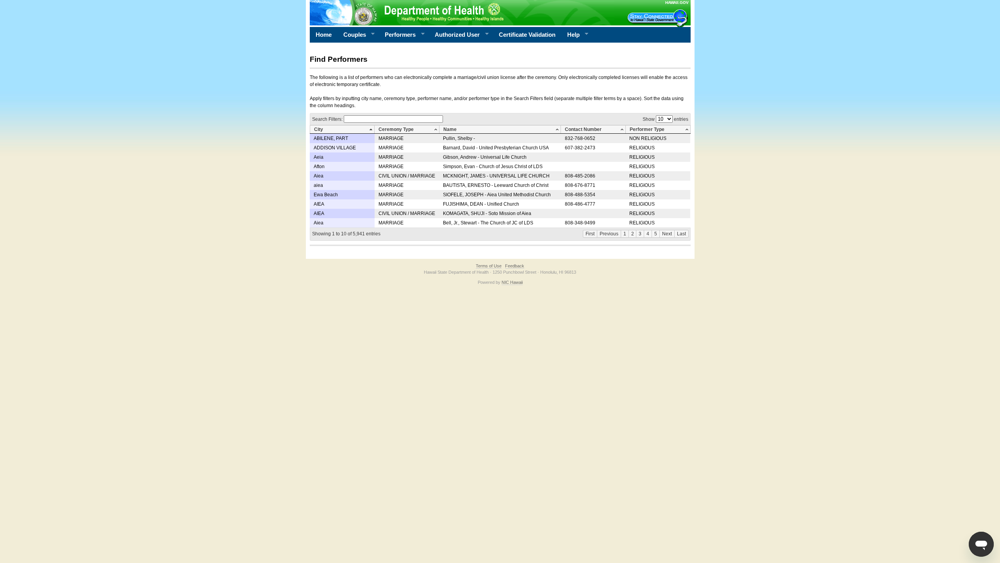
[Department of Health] (462, 12)
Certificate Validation (527, 34)
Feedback (514, 266)
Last (681, 234)
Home (324, 34)
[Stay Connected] (659, 18)
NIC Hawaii (512, 282)
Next (667, 234)
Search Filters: (328, 119)
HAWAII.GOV (677, 2)
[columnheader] (342, 130)
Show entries (665, 119)
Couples (352, 34)
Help (570, 34)
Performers (397, 34)
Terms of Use (489, 266)
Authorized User (454, 34)
